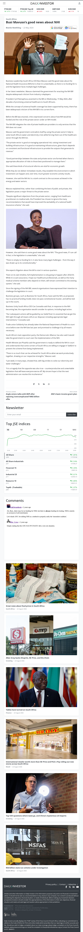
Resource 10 (11, 481)
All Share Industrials (14, 461)
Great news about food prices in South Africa (25, 606)
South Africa (11, 19)
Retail (8, 767)
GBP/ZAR (56, 9)
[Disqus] (41, 531)
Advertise (72, 884)
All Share (10, 455)
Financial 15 (11, 468)
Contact (62, 884)
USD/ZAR (40, 9)
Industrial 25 (11, 474)
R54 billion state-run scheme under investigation (27, 868)
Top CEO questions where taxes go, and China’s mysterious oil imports (36, 816)
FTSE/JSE (7, 9)
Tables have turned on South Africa (21, 710)
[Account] (79, 3)
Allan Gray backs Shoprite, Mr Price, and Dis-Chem (27, 658)
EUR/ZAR (72, 9)
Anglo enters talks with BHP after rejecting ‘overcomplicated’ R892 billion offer (22, 396)
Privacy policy (51, 884)
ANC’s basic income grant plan (64, 394)
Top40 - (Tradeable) (14, 487)
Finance (9, 713)
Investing (9, 661)
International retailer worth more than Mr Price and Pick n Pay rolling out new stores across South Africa (40, 763)
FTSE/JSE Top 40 (26, 9)
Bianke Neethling (13, 28)
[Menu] (4, 3)
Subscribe (72, 414)
